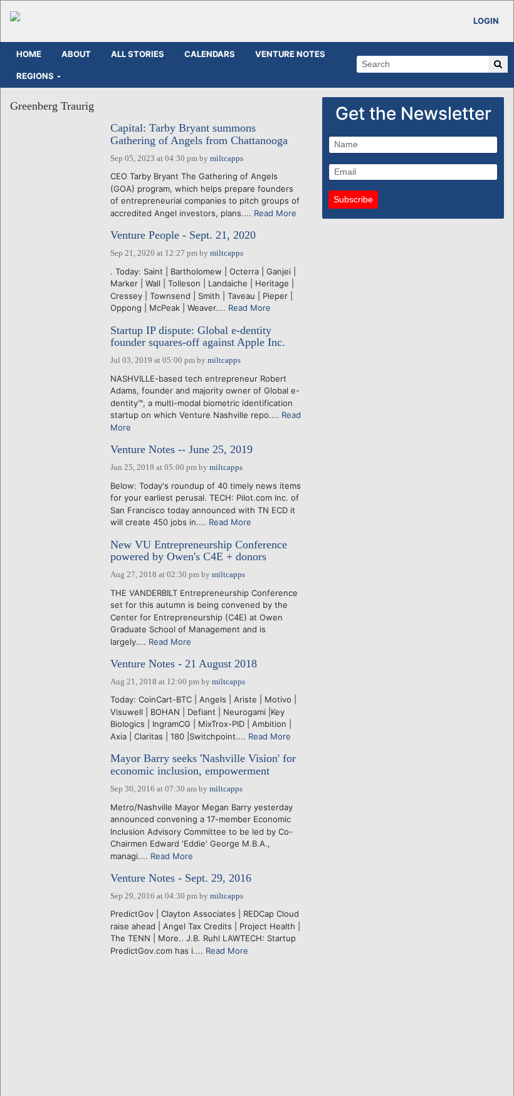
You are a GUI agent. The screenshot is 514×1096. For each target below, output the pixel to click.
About (76, 54)
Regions (35, 76)
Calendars (209, 54)
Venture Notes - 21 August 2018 (183, 664)
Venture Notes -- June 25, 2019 (181, 450)
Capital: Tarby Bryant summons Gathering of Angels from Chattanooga (199, 134)
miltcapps (226, 158)
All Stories (137, 54)
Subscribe (353, 199)
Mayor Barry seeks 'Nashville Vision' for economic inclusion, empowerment (203, 765)
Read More (275, 213)
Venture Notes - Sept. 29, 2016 (180, 878)
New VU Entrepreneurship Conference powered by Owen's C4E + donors (198, 551)
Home (28, 54)
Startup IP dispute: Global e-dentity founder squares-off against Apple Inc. (197, 337)
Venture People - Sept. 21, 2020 (183, 235)
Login (486, 21)
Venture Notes (290, 54)
